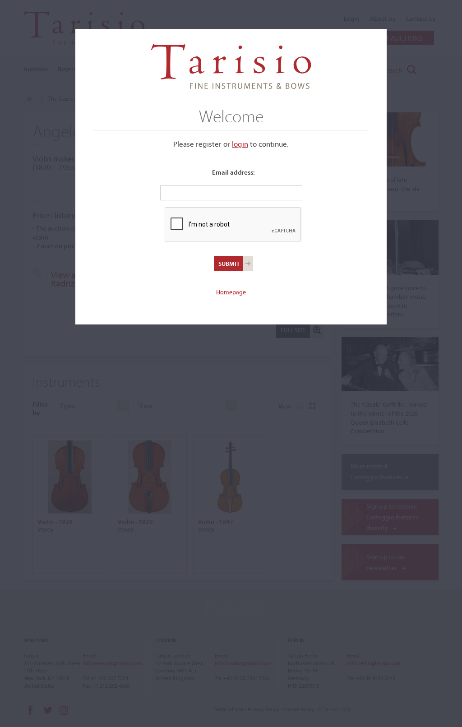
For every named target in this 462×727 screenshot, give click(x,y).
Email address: (233, 172)
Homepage (231, 292)
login (240, 143)
